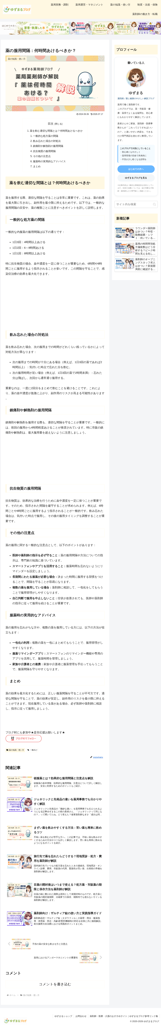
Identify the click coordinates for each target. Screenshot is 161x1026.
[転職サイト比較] (80, 28)
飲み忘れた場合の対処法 (47, 140)
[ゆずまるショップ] (103, 28)
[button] (154, 204)
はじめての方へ (136, 169)
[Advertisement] (55, 303)
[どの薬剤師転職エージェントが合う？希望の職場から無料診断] (126, 28)
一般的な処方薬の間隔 (45, 135)
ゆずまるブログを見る (136, 178)
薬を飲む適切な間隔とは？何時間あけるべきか (56, 130)
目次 (50, 123)
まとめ (37, 166)
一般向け (33, 750)
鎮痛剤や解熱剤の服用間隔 (48, 146)
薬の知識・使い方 (16, 750)
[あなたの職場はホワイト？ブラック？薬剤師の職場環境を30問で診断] (149, 28)
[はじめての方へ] (11, 28)
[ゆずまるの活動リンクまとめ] (57, 28)
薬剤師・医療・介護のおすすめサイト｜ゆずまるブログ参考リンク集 (124, 1016)
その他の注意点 (42, 156)
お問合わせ (80, 1016)
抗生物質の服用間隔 (44, 151)
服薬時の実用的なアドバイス (49, 161)
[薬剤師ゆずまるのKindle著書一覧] (34, 28)
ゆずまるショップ (63, 1016)
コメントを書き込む (55, 984)
